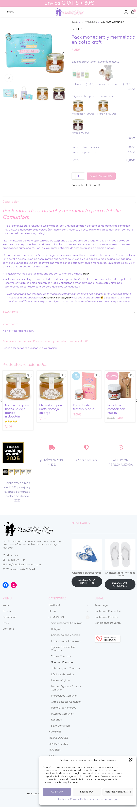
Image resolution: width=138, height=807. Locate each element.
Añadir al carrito (101, 176)
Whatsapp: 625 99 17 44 (20, 569)
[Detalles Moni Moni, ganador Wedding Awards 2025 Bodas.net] (13, 453)
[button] (131, 760)
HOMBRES (54, 731)
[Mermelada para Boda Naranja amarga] (52, 386)
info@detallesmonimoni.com (23, 564)
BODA (52, 611)
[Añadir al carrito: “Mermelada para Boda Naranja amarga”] (63, 375)
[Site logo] (69, 11)
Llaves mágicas (60, 680)
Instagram (64, 297)
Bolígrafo (56, 629)
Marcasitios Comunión (64, 696)
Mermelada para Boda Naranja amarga (51, 409)
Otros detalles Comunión (66, 702)
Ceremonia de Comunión (65, 641)
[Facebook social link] (86, 185)
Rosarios (56, 719)
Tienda (7, 611)
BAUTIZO (54, 605)
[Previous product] (74, 29)
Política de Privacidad (92, 799)
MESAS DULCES (58, 738)
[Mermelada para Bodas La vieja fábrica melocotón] (18, 386)
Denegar (86, 791)
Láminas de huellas (63, 674)
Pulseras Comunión (62, 714)
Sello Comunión (60, 726)
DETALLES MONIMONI (38, 794)
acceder (16, 348)
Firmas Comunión (61, 656)
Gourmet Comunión (112, 22)
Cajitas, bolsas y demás (65, 635)
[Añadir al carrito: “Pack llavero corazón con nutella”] (131, 375)
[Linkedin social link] (95, 185)
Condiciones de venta (108, 623)
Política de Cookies (68, 799)
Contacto (8, 629)
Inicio (75, 22)
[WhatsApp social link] (99, 185)
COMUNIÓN (89, 22)
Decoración (9, 617)
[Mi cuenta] (126, 11)
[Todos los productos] (78, 29)
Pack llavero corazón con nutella (116, 409)
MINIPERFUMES (58, 744)
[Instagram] (14, 585)
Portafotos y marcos (63, 708)
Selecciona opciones (86, 582)
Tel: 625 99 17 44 (15, 560)
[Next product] (82, 29)
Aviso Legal (111, 799)
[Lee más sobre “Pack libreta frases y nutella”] (97, 375)
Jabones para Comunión (66, 668)
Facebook (49, 297)
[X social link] (90, 185)
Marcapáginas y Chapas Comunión (66, 688)
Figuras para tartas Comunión (63, 649)
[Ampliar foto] (9, 78)
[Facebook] (6, 585)
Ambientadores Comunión (66, 623)
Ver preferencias (117, 791)
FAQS (6, 623)
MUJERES (54, 749)
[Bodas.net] (107, 638)
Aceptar (57, 791)
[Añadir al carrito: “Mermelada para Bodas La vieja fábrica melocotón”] (29, 375)
